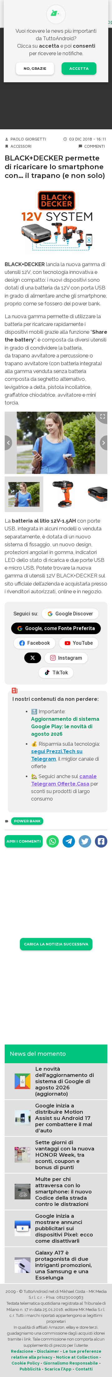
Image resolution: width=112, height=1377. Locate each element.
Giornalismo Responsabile (70, 1363)
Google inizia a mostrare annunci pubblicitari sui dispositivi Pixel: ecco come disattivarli (64, 1228)
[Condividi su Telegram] (69, 841)
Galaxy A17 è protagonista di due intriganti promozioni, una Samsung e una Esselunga (63, 1265)
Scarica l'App (58, 1369)
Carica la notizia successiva (56, 944)
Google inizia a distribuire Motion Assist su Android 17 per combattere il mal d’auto (63, 1118)
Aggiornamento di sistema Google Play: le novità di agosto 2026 (65, 726)
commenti (94, 146)
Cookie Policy (26, 1363)
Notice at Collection (77, 1357)
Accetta (79, 68)
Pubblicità (30, 1369)
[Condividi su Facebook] (101, 841)
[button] (24, 494)
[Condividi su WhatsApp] (52, 841)
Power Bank (27, 821)
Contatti (84, 1369)
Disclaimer (48, 1351)
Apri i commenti (24, 841)
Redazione (22, 1351)
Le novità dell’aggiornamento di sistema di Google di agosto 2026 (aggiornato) (64, 1081)
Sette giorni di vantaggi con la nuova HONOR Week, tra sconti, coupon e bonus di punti (64, 1154)
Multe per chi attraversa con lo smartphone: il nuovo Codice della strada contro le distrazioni (63, 1191)
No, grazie (35, 68)
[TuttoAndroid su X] (32, 658)
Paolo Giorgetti (28, 139)
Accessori (21, 146)
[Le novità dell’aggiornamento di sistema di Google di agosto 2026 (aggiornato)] (22, 1081)
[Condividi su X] (85, 841)
